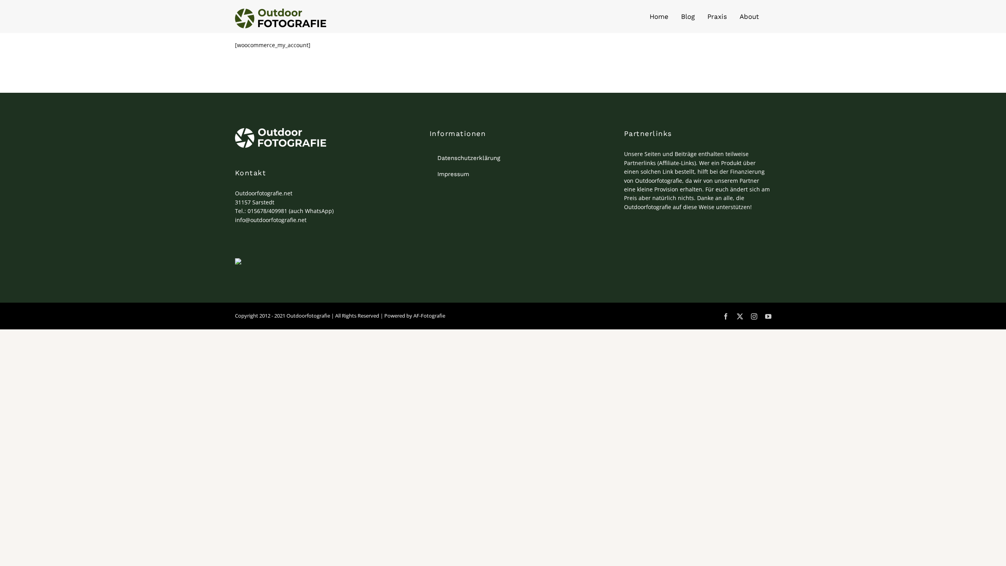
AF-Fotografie (429, 315)
